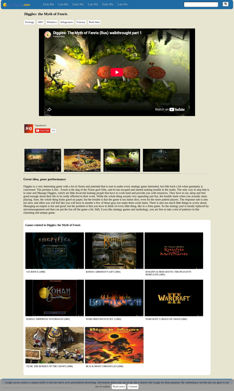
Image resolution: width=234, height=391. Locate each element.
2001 (40, 22)
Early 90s (78, 4)
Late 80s (63, 4)
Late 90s (93, 4)
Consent (133, 386)
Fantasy (81, 22)
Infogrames (67, 22)
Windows (52, 22)
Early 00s (107, 4)
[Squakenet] (16, 6)
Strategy (29, 22)
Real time (94, 22)
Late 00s (122, 4)
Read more (119, 386)
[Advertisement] (127, 128)
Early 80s (48, 4)
